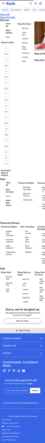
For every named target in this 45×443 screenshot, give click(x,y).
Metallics (28, 252)
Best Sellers (9, 31)
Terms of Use (6, 430)
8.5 (6, 112)
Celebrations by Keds (10, 253)
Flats (24, 61)
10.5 (6, 135)
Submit (35, 390)
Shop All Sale (9, 278)
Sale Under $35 (41, 281)
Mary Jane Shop (27, 239)
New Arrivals (16, 10)
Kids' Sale (7, 290)
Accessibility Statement (10, 436)
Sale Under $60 (41, 298)
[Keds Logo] (10, 3)
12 (6, 152)
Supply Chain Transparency (11, 433)
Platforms (26, 53)
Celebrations (28, 200)
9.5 (6, 123)
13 (6, 158)
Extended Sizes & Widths (6, 172)
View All (5, 10)
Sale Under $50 (41, 290)
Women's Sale (9, 284)
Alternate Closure (26, 195)
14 (6, 164)
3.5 (6, 54)
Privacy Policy (6, 420)
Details (29, 383)
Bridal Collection (9, 247)
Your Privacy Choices (13, 426)
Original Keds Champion (10, 233)
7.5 (6, 100)
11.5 (6, 146)
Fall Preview (28, 232)
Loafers (25, 57)
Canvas (25, 43)
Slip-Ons (25, 28)
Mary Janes (24, 48)
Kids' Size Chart (8, 202)
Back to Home (22, 321)
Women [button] (27, 10)
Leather (25, 39)
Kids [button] (34, 10)
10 (6, 129)
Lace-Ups (24, 33)
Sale (8, 37)
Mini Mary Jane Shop (27, 188)
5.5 (6, 77)
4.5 (6, 65)
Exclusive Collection (9, 241)
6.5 (6, 89)
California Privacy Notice (10, 423)
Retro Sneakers (28, 247)
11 (6, 141)
